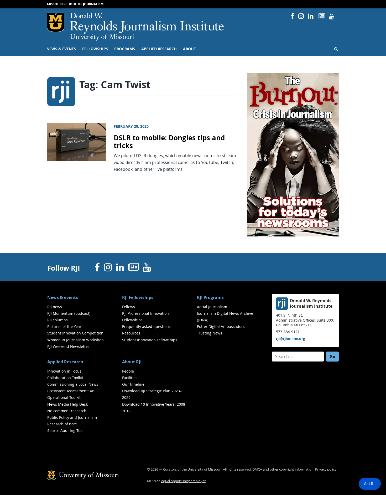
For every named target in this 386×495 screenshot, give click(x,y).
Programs (124, 48)
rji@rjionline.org (290, 338)
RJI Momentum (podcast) (68, 313)
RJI (147, 23)
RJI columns (57, 319)
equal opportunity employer (183, 481)
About (189, 48)
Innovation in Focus (64, 371)
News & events (61, 48)
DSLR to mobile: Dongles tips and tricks (169, 142)
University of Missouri (102, 37)
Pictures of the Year (64, 326)
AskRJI (369, 484)
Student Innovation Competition (75, 333)
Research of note (62, 423)
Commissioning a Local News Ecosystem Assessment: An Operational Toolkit (72, 391)
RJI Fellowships (137, 297)
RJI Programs (210, 297)
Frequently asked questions (146, 326)
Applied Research (159, 48)
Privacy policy (325, 469)
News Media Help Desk (67, 404)
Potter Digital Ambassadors (221, 326)
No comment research (66, 410)
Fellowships (95, 48)
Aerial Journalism (212, 306)
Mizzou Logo (55, 22)
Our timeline (133, 384)
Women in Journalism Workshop (75, 339)
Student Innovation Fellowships (149, 339)
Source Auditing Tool (65, 430)
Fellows (128, 306)
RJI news (54, 306)
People (128, 371)
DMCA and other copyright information (283, 469)
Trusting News (209, 333)
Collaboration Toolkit (65, 377)
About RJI (132, 362)
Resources (131, 333)
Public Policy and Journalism (72, 417)
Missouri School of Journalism (75, 4)
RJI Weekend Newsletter (68, 346)
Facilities (129, 377)
